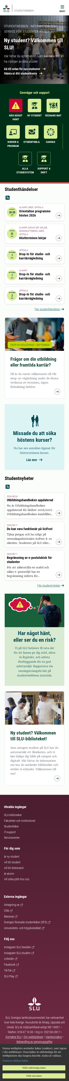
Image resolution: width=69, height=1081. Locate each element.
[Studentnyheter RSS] (34, 487)
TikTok (8, 970)
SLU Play (9, 976)
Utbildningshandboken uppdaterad (30, 500)
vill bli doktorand (13, 868)
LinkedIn (9, 958)
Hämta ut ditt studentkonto (20, 73)
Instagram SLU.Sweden (17, 947)
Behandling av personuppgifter (34, 1041)
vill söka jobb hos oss (16, 879)
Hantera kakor (54, 1037)
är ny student (11, 856)
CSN (6, 910)
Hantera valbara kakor (15, 1060)
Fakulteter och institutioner (19, 820)
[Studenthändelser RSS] (34, 198)
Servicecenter (12, 837)
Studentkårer (11, 826)
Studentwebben (24, 10)
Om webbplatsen (33, 1037)
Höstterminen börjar (32, 238)
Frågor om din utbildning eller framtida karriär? (33, 362)
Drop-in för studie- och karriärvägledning (34, 256)
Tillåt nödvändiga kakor (34, 1068)
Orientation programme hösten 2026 (35, 213)
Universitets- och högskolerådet (22, 928)
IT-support (10, 832)
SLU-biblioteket (13, 815)
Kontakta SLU (14, 1037)
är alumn (9, 873)
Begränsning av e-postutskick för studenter (29, 560)
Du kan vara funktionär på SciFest (29, 529)
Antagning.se (11, 904)
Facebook (9, 964)
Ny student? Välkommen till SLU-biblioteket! (33, 736)
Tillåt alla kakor (34, 1076)
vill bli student (12, 862)
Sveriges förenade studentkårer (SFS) (25, 922)
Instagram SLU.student (17, 953)
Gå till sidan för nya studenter (22, 69)
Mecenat (9, 916)
